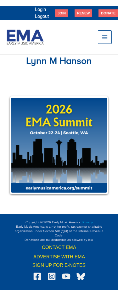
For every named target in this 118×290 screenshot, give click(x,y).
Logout (42, 16)
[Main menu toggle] (105, 37)
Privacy (87, 222)
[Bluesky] (80, 276)
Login (40, 9)
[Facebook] (37, 276)
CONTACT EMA (59, 247)
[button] (61, 13)
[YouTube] (66, 276)
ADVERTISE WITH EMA (59, 256)
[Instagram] (52, 276)
